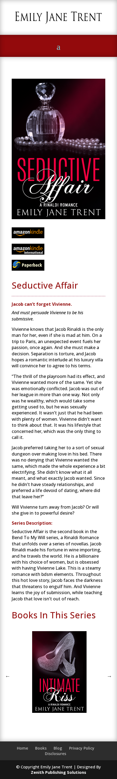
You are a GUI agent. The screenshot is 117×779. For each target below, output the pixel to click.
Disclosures (55, 753)
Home (22, 748)
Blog (58, 748)
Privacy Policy (81, 748)
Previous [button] (7, 675)
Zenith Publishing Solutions (58, 772)
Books (41, 748)
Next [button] (109, 675)
